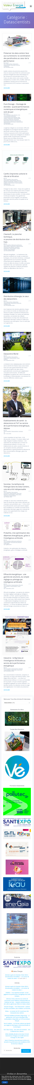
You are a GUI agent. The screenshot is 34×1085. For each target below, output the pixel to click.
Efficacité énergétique (9, 247)
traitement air (7, 184)
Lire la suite (7, 88)
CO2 (19, 115)
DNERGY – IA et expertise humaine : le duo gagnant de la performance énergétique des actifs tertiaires (17, 994)
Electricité (13, 65)
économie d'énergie (9, 119)
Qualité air (16, 181)
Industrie (20, 668)
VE (6, 178)
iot (4, 432)
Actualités (8, 115)
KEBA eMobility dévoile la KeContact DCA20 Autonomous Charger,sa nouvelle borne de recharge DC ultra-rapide (17, 1035)
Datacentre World (11, 354)
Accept (4, 1082)
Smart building (12, 248)
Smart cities (18, 494)
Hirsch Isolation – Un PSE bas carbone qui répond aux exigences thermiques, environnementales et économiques (17, 1025)
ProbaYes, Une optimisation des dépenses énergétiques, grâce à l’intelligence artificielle (17, 535)
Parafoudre (6, 66)
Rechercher (17, 1048)
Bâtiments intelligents (16, 245)
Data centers (9, 64)
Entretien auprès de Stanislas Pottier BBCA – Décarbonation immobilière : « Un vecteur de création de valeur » (17, 976)
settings (29, 1079)
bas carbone (14, 115)
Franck (7, 62)
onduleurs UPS (7, 304)
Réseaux (6, 494)
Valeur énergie (17, 971)
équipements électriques (10, 122)
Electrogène (7, 120)
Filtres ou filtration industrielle (12, 181)
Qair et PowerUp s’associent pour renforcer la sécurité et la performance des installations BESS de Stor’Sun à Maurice (17, 1041)
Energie (18, 65)
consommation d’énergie (10, 116)
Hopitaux (20, 431)
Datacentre (15, 64)
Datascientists (7, 65)
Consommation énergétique (10, 117)
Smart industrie (18, 183)
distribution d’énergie (16, 303)
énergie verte (17, 120)
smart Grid (6, 495)
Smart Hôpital (11, 183)
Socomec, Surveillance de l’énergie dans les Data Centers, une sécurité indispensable (16, 486)
